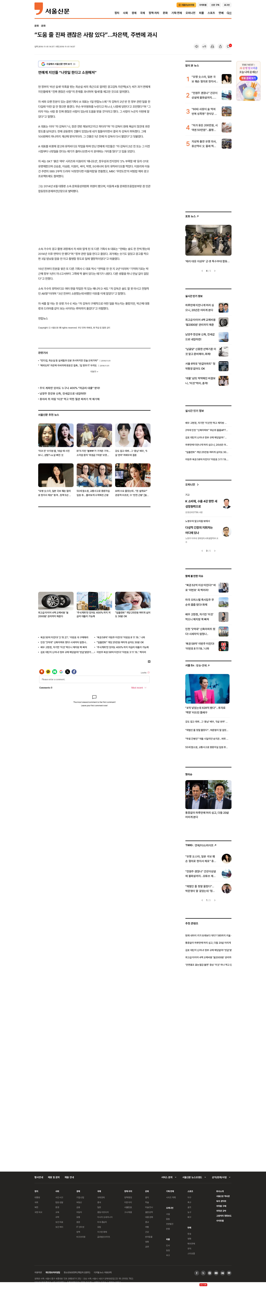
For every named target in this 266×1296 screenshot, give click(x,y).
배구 (189, 1217)
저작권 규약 (221, 1210)
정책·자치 (154, 13)
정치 (117, 13)
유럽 (99, 1226)
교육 (57, 1212)
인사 (168, 1245)
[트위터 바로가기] (203, 1273)
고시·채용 (128, 1212)
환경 (57, 1207)
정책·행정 (128, 1197)
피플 (201, 13)
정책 (78, 1231)
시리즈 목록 (171, 1197)
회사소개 (220, 1191)
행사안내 (38, 1177)
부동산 (79, 1202)
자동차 (79, 1212)
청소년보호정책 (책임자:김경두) (77, 1272)
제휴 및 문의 (54, 1177)
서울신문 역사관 (223, 1196)
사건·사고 (59, 1197)
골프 (189, 1207)
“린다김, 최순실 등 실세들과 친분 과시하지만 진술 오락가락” (69, 360)
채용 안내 (69, 1177)
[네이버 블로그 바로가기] (229, 1273)
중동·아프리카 (103, 1212)
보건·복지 (59, 1226)
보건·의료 (59, 1222)
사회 (125, 13)
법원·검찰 (59, 1202)
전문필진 (169, 1223)
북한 (36, 1207)
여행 (147, 1226)
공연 (147, 1246)
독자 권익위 (221, 1201)
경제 (134, 13)
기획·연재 (176, 13)
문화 (165, 13)
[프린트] (212, 46)
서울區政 (128, 1207)
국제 (142, 13)
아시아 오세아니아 (105, 1217)
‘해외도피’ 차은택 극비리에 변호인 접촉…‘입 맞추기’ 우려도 (68, 365)
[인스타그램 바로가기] (209, 1273)
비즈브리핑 (80, 1236)
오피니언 (190, 13)
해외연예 (191, 1243)
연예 (221, 13)
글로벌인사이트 (103, 1236)
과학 (57, 1217)
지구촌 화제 (102, 1231)
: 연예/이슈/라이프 (199, 845)
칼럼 (168, 1218)
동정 (168, 1250)
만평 (168, 1228)
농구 (189, 1212)
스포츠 (211, 13)
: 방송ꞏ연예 (196, 665)
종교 (147, 1222)
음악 (147, 1197)
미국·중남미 (102, 1222)
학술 (147, 1202)
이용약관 (38, 1272)
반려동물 (148, 1236)
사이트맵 (220, 1220)
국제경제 (101, 1197)
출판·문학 (149, 1212)
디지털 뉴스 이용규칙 (102, 1272)
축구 (189, 1202)
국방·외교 (38, 1212)
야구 (189, 1197)
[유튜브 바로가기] (216, 1273)
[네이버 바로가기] (222, 1273)
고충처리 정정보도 (224, 1215)
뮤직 (189, 1248)
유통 (78, 1217)
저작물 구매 (221, 1206)
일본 (99, 1207)
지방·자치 (128, 1202)
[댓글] (228, 46)
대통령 (37, 1197)
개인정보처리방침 (52, 1272)
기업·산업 (80, 1197)
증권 (78, 1222)
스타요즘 (191, 1253)
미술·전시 (149, 1207)
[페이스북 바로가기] (196, 1273)
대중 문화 (149, 1217)
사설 (168, 1214)
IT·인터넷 (80, 1226)
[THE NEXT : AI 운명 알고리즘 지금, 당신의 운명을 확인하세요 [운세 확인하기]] (248, 81)
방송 (189, 1233)
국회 (36, 1202)
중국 (99, 1202)
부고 (168, 1255)
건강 (147, 1231)
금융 (78, 1207)
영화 (147, 1241)
